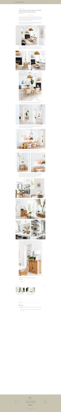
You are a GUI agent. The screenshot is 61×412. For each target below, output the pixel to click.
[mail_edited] (32, 405)
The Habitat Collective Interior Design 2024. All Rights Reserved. (30, 408)
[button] (30, 2)
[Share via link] (23, 281)
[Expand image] (23, 60)
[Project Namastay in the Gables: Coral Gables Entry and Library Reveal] (30, 289)
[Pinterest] (29, 405)
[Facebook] (31, 405)
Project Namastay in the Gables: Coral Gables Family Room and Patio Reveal (20, 294)
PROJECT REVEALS (21, 279)
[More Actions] (41, 305)
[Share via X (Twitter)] (20, 281)
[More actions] (41, 8)
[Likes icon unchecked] (20, 310)
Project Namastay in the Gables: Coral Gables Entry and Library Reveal (30, 294)
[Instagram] (28, 405)
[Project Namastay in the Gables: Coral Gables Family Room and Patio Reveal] (20, 289)
